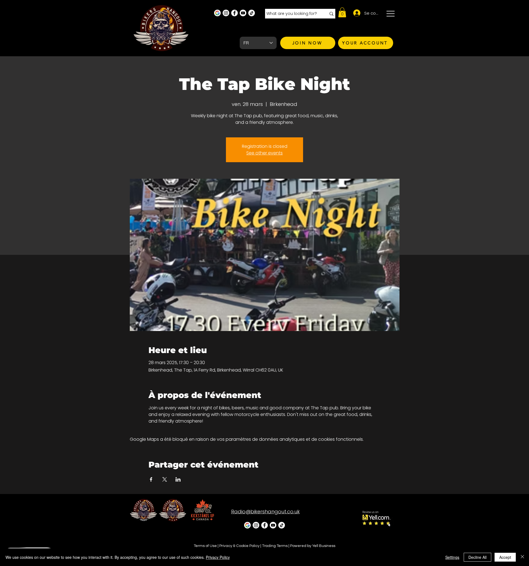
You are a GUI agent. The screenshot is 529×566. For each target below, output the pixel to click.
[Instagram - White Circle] (226, 13)
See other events (264, 153)
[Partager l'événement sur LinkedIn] (178, 479)
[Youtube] (243, 13)
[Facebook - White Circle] (234, 13)
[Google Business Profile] (217, 13)
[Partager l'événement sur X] (164, 479)
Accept (505, 557)
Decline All (477, 557)
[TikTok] (251, 13)
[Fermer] (522, 557)
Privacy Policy (218, 557)
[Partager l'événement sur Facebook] (151, 479)
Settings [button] (452, 557)
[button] (342, 12)
